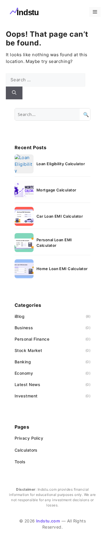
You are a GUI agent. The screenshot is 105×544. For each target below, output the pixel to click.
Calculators (26, 450)
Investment (26, 395)
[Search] (14, 93)
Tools (20, 461)
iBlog (19, 316)
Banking (23, 361)
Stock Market (28, 350)
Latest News (28, 384)
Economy (24, 373)
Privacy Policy (29, 438)
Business (24, 327)
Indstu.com (48, 520)
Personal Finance (32, 339)
